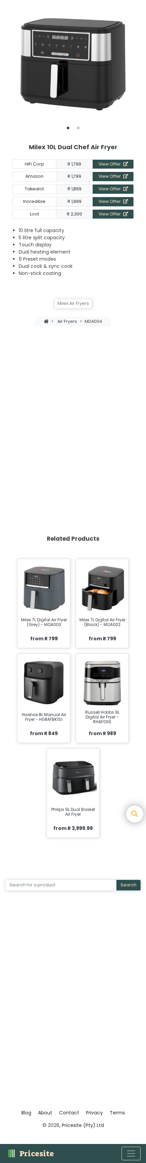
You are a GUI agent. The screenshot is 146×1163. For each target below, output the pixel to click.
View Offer (110, 164)
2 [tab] (78, 128)
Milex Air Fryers (73, 303)
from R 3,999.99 (73, 828)
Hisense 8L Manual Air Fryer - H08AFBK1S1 (44, 717)
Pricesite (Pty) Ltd (83, 1125)
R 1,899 (74, 189)
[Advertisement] (73, 416)
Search (128, 885)
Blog (26, 1112)
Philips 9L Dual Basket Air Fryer (73, 812)
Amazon (34, 176)
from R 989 (102, 733)
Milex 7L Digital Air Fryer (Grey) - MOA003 (44, 622)
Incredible (34, 201)
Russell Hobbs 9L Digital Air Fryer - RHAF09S (102, 717)
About (45, 1112)
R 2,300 (74, 214)
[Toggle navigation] (131, 1153)
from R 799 (44, 638)
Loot (34, 214)
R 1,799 (74, 164)
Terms (117, 1112)
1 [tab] (68, 128)
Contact (69, 1112)
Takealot (34, 189)
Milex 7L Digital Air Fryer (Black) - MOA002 (102, 622)
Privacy (94, 1112)
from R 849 (44, 733)
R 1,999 (74, 201)
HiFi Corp (34, 164)
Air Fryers (67, 321)
